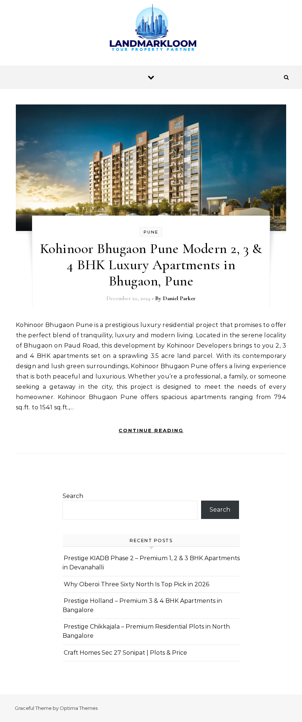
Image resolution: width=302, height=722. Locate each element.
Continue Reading (151, 430)
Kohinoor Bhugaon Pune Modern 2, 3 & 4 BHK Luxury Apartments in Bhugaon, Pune (151, 264)
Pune (151, 232)
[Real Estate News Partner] (151, 30)
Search (73, 495)
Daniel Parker (179, 298)
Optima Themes (79, 708)
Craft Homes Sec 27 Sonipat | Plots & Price (125, 652)
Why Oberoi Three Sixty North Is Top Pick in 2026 (136, 584)
